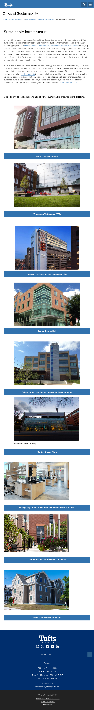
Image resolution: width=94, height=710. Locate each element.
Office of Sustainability (20, 13)
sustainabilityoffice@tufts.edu (47, 686)
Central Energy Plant (68, 82)
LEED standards (28, 74)
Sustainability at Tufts (17, 19)
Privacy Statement (48, 702)
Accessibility (48, 704)
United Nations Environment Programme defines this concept (51, 45)
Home (5, 19)
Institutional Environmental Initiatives (40, 19)
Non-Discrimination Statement (47, 699)
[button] (47, 654)
